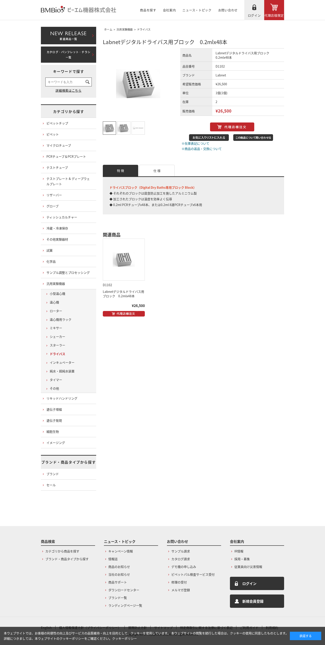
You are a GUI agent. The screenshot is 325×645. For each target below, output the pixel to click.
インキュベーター (62, 362)
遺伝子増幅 (54, 409)
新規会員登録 (253, 601)
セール (51, 485)
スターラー (57, 345)
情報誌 (113, 559)
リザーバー (54, 195)
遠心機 (54, 302)
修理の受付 (179, 582)
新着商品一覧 (68, 34)
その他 (54, 388)
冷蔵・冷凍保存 (57, 228)
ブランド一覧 (117, 597)
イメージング (55, 442)
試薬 (49, 250)
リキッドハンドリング (61, 398)
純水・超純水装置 (62, 371)
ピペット (52, 134)
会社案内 (169, 10)
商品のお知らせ (119, 566)
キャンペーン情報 (120, 551)
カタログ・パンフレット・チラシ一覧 (68, 55)
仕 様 (157, 170)
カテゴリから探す (68, 111)
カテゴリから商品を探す (62, 551)
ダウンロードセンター (123, 590)
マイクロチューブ (58, 145)
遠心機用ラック (60, 319)
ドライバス (144, 29)
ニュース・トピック (196, 10)
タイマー (56, 379)
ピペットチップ (57, 123)
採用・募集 (242, 559)
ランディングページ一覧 (125, 605)
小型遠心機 (57, 293)
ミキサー (56, 328)
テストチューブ (57, 167)
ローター (56, 311)
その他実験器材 (57, 239)
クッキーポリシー (124, 638)
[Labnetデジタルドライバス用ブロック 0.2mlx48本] (124, 259)
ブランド (52, 474)
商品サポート (117, 582)
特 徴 (120, 170)
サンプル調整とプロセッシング (68, 272)
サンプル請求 (180, 551)
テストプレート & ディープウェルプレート (68, 181)
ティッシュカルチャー (61, 217)
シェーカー (57, 336)
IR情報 (238, 551)
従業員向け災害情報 (248, 566)
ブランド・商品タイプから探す (68, 462)
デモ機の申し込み (183, 566)
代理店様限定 (274, 15)
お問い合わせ (228, 10)
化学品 (51, 261)
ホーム (108, 29)
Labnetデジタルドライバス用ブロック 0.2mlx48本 (123, 293)
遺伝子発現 (54, 420)
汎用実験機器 (125, 29)
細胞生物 (52, 431)
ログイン (254, 15)
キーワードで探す (68, 71)
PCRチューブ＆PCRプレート (66, 156)
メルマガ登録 (180, 590)
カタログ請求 (180, 559)
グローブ (52, 206)
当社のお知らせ (119, 574)
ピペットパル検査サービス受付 (193, 574)
